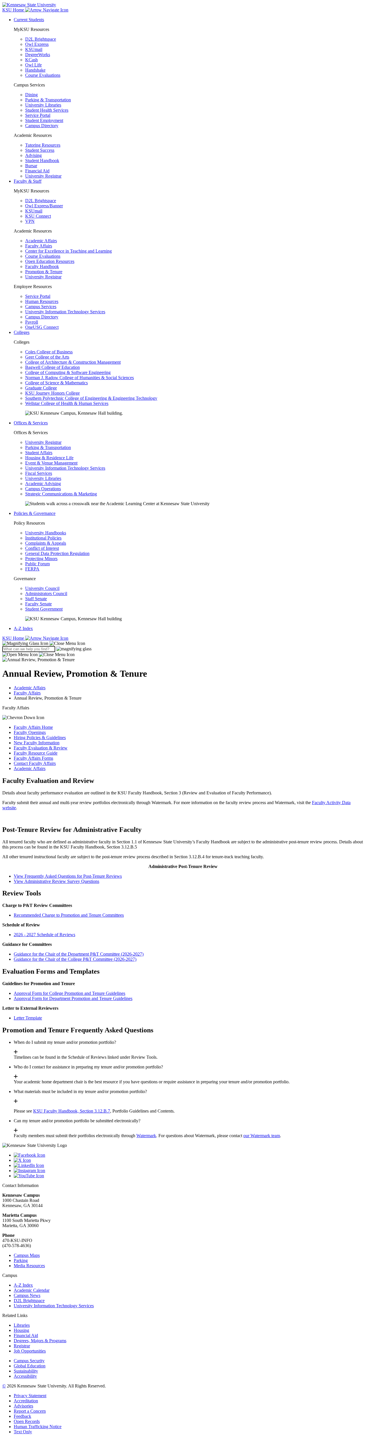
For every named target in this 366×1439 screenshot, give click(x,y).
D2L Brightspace (40, 39)
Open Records (27, 1421)
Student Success (39, 150)
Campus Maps (27, 1255)
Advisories (23, 1405)
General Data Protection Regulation (57, 553)
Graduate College (41, 387)
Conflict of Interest (42, 548)
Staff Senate (36, 598)
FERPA (32, 568)
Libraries (22, 1325)
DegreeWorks (37, 54)
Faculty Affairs (38, 245)
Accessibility (25, 1376)
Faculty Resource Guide (35, 753)
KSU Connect (38, 216)
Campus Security (29, 1360)
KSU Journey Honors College (52, 393)
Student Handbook (42, 160)
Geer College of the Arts (47, 357)
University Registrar (43, 176)
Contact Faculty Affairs (35, 763)
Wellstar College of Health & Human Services (66, 403)
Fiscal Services (38, 473)
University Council (42, 588)
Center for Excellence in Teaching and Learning (68, 251)
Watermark (146, 1135)
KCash (31, 59)
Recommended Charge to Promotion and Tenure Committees (69, 915)
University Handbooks (45, 532)
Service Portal (37, 115)
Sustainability (26, 1371)
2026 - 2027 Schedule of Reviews (44, 934)
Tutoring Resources (42, 145)
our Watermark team (261, 1135)
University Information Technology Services (65, 311)
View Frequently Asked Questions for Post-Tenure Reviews (68, 876)
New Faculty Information (36, 742)
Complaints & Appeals (45, 543)
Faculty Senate (38, 603)
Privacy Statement (30, 1395)
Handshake (35, 70)
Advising (33, 155)
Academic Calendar (31, 1290)
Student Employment (44, 120)
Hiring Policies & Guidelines (40, 737)
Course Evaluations (42, 75)
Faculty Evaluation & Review (40, 747)
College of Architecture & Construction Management (73, 362)
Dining (31, 94)
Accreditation (26, 1400)
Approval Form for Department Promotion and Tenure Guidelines (73, 998)
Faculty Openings (30, 732)
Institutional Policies (43, 538)
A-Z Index (23, 628)
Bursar (31, 165)
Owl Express (37, 44)
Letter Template (28, 1017)
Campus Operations (43, 488)
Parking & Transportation (48, 99)
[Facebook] (189, 1155)
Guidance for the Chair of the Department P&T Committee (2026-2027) (79, 954)
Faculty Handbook (42, 266)
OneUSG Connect (42, 327)
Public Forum (37, 563)
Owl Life (33, 64)
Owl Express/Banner (44, 205)
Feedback (22, 1416)
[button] (43, 643)
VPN (30, 221)
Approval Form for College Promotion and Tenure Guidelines (69, 993)
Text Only (23, 1431)
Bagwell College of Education (52, 367)
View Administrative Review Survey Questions (56, 881)
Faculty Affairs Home (33, 727)
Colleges (21, 332)
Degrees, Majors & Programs (40, 1340)
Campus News (27, 1295)
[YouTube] (189, 1175)
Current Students (29, 19)
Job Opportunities (30, 1351)
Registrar (22, 1345)
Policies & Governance (34, 513)
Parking (21, 1260)
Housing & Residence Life (49, 457)
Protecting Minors (41, 558)
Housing (21, 1330)
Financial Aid (37, 170)
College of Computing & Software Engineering (68, 372)
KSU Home (13, 638)
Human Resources (41, 301)
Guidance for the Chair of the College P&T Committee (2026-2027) (75, 959)
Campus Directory (41, 125)
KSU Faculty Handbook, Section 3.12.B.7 (71, 1111)
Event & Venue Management (51, 462)
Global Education (29, 1365)
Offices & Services (31, 422)
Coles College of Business (49, 351)
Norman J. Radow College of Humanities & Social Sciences (79, 377)
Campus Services (40, 306)
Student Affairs (38, 452)
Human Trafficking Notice (37, 1426)
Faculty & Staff (27, 181)
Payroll (31, 322)
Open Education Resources (49, 261)
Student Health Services (46, 110)
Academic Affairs (41, 240)
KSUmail (33, 49)
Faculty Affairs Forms (33, 758)
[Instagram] (189, 1170)
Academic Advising (43, 483)
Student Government (44, 609)
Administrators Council (46, 593)
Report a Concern (30, 1411)
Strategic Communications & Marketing (61, 493)
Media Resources (29, 1265)
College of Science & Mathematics (56, 382)
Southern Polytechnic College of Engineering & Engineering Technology (91, 398)
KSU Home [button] (13, 9)
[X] (189, 1160)
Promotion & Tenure (43, 271)
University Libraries (43, 105)
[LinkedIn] (189, 1165)
